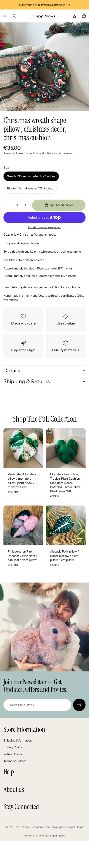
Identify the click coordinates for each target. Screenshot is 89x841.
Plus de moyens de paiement (44, 227)
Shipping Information (17, 740)
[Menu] (5, 16)
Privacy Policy (12, 747)
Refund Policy (12, 754)
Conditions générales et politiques (44, 835)
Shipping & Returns (26, 381)
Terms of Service (15, 761)
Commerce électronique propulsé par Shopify (57, 826)
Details (11, 370)
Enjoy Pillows (21, 826)
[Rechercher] (14, 16)
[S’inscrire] (79, 705)
